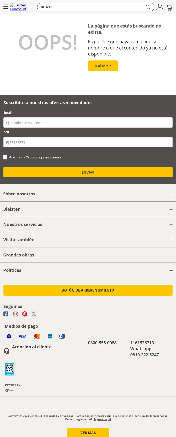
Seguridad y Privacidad (59, 416)
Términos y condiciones (43, 157)
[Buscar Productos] (148, 7)
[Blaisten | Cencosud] (22, 7)
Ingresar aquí (102, 416)
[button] (159, 7)
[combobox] (95, 7)
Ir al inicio (103, 65)
